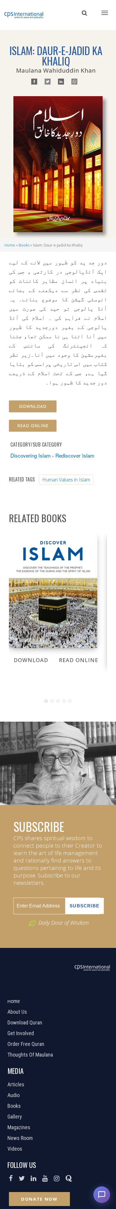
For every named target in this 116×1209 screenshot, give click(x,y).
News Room (21, 1138)
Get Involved (21, 1033)
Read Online (32, 425)
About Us (18, 1012)
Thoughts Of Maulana (31, 1055)
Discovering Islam (30, 455)
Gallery (15, 1117)
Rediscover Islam (74, 455)
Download (33, 406)
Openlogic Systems (78, 992)
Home (9, 245)
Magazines (19, 1127)
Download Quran (25, 1023)
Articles (16, 1085)
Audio (14, 1095)
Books (24, 245)
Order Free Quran (26, 1044)
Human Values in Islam (66, 479)
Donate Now (39, 1199)
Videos (15, 1149)
